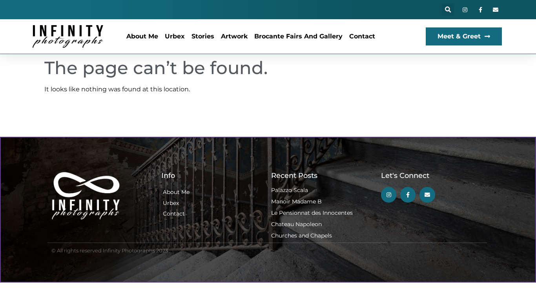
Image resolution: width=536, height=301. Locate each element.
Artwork (234, 36)
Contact (362, 36)
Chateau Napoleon (296, 224)
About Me (142, 36)
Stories (202, 36)
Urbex (175, 36)
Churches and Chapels (301, 235)
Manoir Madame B (296, 201)
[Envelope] (495, 9)
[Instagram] (464, 9)
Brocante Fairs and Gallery (298, 36)
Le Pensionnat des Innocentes (312, 212)
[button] (448, 10)
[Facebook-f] (480, 9)
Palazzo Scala (289, 190)
